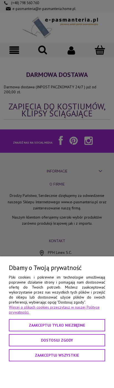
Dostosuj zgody (57, 340)
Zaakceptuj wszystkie (57, 355)
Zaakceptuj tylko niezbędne (57, 325)
